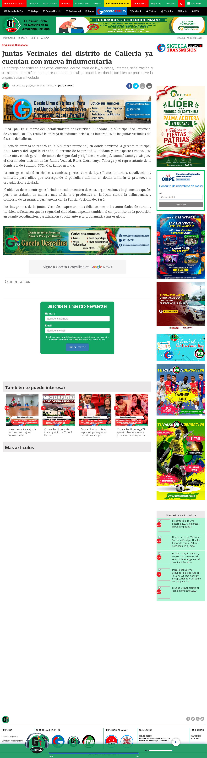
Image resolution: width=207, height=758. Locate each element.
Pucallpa (22, 38)
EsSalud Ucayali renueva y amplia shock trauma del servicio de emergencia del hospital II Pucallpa (186, 558)
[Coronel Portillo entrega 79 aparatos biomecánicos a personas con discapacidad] (131, 410)
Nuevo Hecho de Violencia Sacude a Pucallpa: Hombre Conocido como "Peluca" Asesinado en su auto (186, 541)
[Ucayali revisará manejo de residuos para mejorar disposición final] (22, 410)
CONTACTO (145, 730)
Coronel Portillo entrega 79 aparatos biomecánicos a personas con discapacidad (131, 432)
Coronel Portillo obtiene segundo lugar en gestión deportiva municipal (94, 432)
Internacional (50, 3)
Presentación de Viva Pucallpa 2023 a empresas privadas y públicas (186, 523)
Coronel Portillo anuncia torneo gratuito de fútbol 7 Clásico (58, 432)
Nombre (50, 313)
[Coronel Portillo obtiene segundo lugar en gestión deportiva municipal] (95, 410)
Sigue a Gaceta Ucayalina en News (77, 267)
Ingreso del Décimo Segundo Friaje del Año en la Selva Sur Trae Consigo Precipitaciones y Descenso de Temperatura (186, 575)
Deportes (156, 3)
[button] (14, 3)
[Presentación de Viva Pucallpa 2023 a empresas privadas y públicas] (164, 525)
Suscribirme (77, 347)
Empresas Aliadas (116, 730)
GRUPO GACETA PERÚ (48, 730)
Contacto (170, 3)
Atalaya (45, 38)
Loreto (34, 38)
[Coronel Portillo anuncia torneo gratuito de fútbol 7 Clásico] (59, 410)
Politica (97, 3)
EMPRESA (7, 730)
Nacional (33, 3)
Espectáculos (82, 3)
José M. (20, 86)
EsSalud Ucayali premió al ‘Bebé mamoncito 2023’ (185, 589)
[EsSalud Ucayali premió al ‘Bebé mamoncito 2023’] (164, 592)
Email (48, 325)
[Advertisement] (77, 366)
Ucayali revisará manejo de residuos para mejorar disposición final (22, 432)
